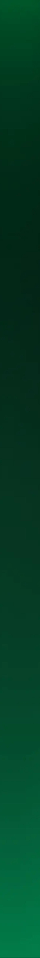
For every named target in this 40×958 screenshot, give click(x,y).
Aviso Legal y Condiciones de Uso (13, 950)
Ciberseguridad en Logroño (11, 905)
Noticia (15, 41)
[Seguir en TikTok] (13, 918)
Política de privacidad (9, 947)
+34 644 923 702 (10, 881)
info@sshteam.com (11, 879)
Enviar (21, 829)
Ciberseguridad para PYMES (11, 907)
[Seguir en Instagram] (8, 918)
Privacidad (22, 41)
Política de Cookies (24, 947)
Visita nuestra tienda (12, 926)
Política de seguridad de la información (15, 953)
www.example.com (22, 93)
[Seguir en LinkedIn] (4, 918)
